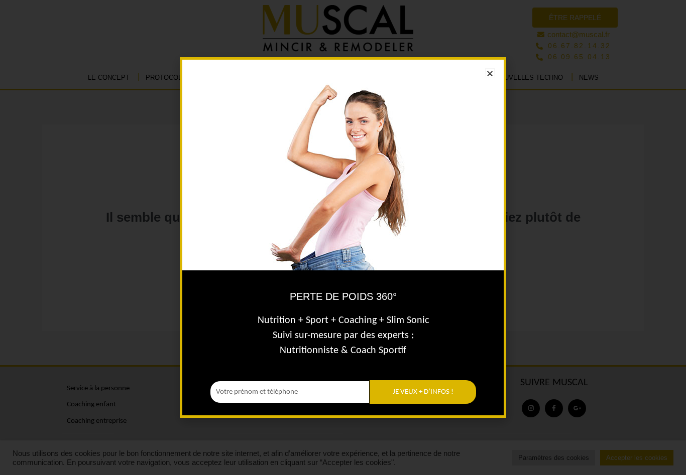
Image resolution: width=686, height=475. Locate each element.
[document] (343, 237)
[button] (490, 73)
